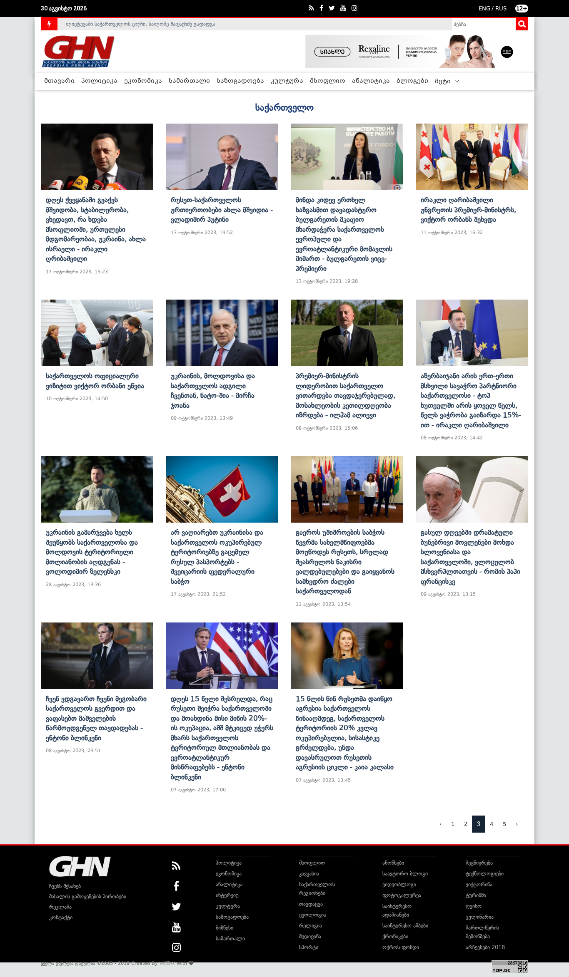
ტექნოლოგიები (485, 873)
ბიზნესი (224, 928)
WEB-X (167, 963)
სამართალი (189, 81)
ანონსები (393, 863)
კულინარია (480, 917)
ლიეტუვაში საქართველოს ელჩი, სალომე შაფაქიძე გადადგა (140, 20)
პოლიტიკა (99, 81)
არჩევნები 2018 (485, 947)
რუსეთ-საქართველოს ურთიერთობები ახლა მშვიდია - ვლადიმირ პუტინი (222, 209)
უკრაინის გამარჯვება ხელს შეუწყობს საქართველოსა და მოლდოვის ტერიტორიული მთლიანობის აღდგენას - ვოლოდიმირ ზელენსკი (92, 551)
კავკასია (309, 873)
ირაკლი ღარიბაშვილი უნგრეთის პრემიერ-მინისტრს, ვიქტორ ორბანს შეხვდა (468, 209)
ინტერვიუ (227, 895)
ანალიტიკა (371, 81)
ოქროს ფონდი (400, 947)
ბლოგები (412, 81)
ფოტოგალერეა (401, 895)
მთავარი (59, 81)
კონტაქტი (60, 917)
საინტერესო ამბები (405, 925)
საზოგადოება (240, 81)
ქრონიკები (395, 936)
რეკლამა (60, 907)
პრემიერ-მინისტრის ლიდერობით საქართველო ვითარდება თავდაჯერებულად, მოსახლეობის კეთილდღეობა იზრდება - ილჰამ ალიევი (345, 395)
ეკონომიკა (143, 81)
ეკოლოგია (312, 915)
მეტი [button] (443, 81)
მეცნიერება (479, 863)
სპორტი (308, 947)
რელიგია (310, 925)
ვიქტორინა (479, 884)
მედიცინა (310, 936)
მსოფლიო (327, 81)
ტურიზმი (476, 895)
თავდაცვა (311, 904)
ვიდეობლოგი (399, 884)
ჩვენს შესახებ (65, 886)
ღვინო (474, 906)
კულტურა (287, 81)
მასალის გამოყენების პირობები (87, 896)
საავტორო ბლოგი (405, 873)
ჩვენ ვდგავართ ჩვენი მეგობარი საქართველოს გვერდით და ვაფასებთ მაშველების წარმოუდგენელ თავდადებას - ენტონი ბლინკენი (96, 718)
